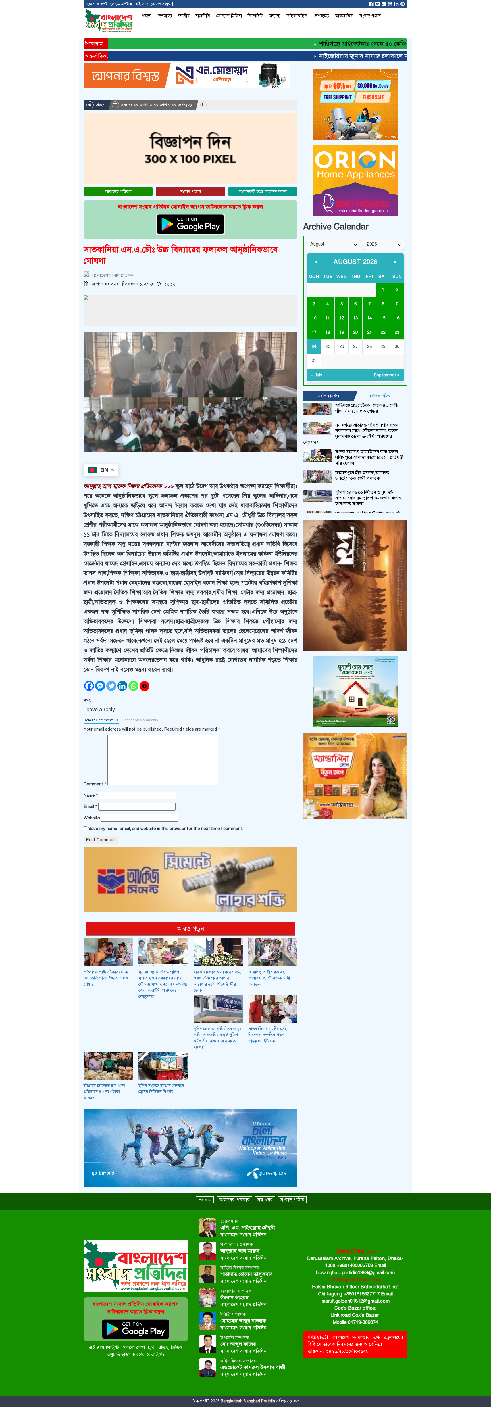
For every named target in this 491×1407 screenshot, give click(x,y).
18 (327, 332)
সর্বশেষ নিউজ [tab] (328, 395)
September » (387, 374)
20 (355, 332)
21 (369, 332)
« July (316, 374)
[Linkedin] (122, 686)
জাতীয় (184, 16)
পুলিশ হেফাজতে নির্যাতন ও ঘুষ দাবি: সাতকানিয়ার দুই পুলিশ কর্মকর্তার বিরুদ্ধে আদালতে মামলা (368, 498)
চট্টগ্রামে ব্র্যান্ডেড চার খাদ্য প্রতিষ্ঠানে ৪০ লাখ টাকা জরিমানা (104, 1091)
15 (383, 318)
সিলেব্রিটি (255, 16)
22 (383, 332)
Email (90, 806)
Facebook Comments (140, 720)
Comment (95, 784)
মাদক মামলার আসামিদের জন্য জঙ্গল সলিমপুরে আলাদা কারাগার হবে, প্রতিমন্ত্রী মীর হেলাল (369, 457)
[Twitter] (111, 686)
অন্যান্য (274, 16)
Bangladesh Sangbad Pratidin (247, 1401)
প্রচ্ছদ (146, 16)
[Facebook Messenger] (100, 686)
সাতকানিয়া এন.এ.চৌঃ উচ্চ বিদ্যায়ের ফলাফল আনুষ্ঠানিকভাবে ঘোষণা (181, 255)
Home (204, 1200)
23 (397, 332)
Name (91, 795)
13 (355, 318)
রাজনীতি (202, 16)
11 (327, 318)
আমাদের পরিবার (118, 191)
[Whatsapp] (133, 686)
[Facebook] (89, 686)
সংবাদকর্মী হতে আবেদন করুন (263, 191)
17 (314, 332)
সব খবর (265, 1200)
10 (314, 318)
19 (341, 332)
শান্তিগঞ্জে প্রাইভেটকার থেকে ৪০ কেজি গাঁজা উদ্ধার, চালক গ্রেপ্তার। (372, 44)
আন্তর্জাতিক (344, 16)
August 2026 (355, 261)
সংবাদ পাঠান (370, 16)
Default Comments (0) (101, 720)
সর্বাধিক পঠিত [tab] (379, 395)
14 (369, 318)
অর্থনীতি (146, 104)
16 (397, 318)
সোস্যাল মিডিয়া (229, 16)
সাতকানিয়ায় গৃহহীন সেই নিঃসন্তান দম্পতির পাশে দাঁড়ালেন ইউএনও (267, 1035)
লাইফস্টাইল (296, 16)
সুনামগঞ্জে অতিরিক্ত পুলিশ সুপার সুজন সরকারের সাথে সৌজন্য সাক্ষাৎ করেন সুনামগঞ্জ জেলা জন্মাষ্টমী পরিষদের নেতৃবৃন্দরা (162, 984)
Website (92, 817)
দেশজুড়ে (164, 16)
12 (341, 318)
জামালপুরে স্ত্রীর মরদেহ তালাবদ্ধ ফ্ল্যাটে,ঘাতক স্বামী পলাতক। (269, 978)
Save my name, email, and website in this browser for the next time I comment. (165, 828)
